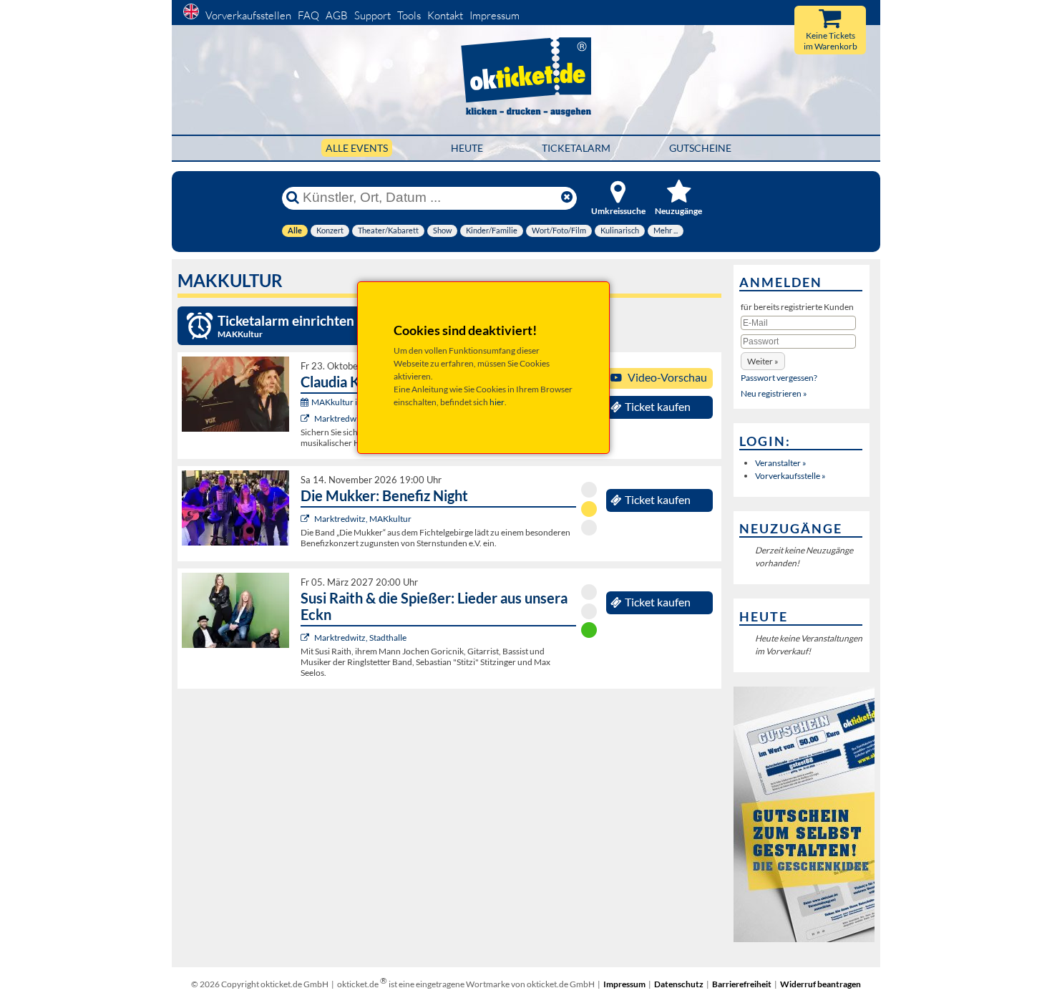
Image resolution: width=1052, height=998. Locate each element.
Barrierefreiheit (741, 984)
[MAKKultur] (307, 418)
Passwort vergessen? (779, 377)
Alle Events (357, 148)
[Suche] (293, 197)
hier (497, 402)
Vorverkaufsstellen (248, 15)
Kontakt (445, 15)
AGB (337, 15)
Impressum (494, 15)
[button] (763, 361)
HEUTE (467, 148)
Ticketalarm (576, 148)
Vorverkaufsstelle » (790, 475)
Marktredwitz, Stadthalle (360, 637)
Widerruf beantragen (820, 984)
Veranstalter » (781, 462)
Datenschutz (678, 984)
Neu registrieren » (774, 393)
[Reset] (566, 197)
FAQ (308, 15)
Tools (409, 15)
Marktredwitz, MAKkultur (362, 518)
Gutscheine (700, 148)
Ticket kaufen (658, 406)
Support (372, 15)
